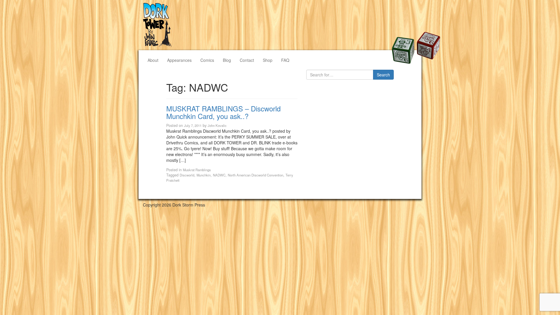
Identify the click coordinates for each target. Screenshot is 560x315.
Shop (267, 60)
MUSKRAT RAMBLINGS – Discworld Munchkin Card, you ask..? (223, 112)
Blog (227, 60)
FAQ (285, 60)
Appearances (179, 60)
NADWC (219, 175)
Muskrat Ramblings (197, 169)
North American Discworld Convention (255, 175)
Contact (247, 60)
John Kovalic (217, 125)
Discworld (187, 175)
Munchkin (204, 175)
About (153, 60)
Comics (207, 60)
